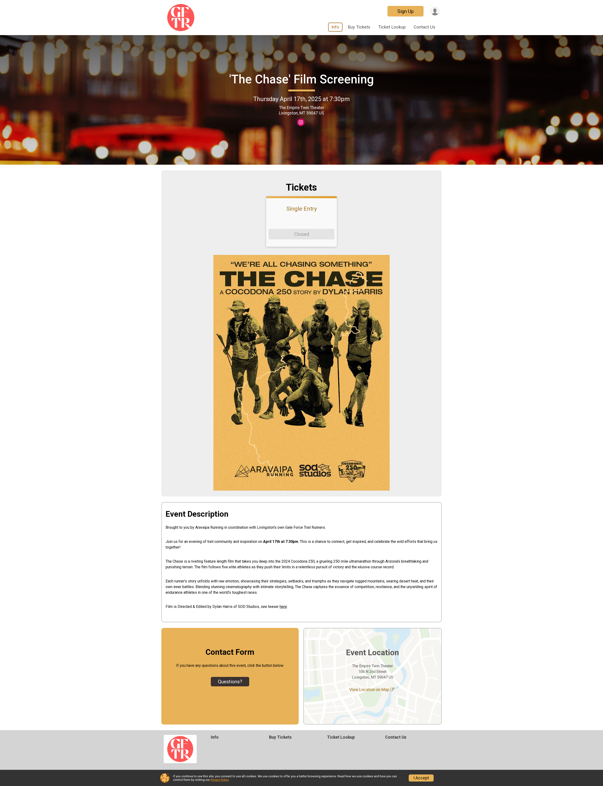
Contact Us (424, 27)
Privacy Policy (219, 780)
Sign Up (405, 11)
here (283, 606)
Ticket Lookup (392, 27)
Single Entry (301, 209)
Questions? (230, 681)
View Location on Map (369, 689)
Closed (301, 234)
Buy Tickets (359, 27)
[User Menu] (435, 11)
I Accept (421, 778)
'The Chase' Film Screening (301, 79)
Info (335, 27)
